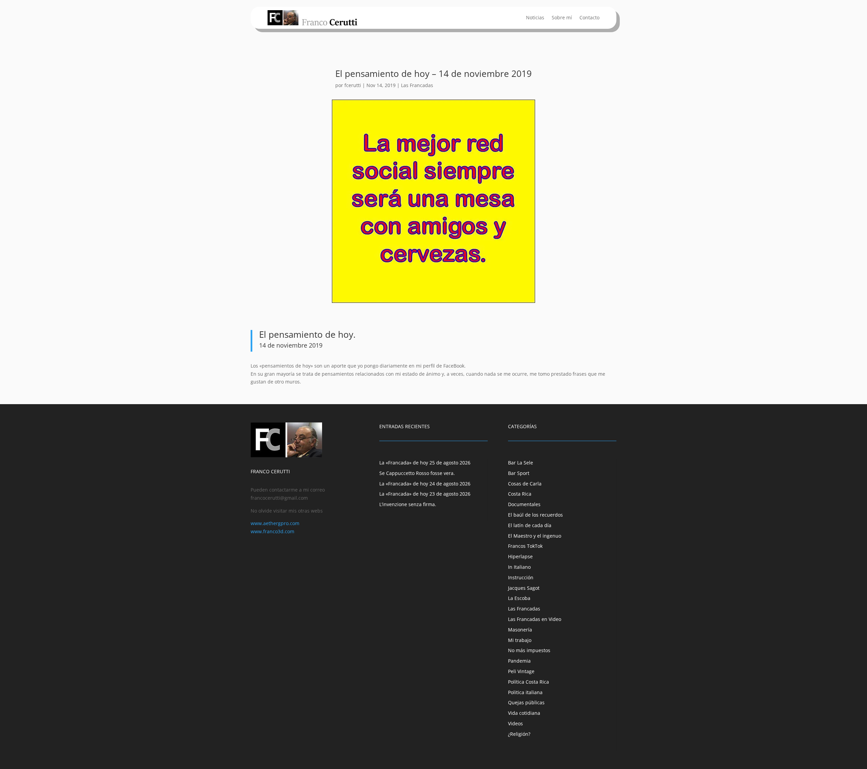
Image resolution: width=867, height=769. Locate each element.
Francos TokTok (525, 546)
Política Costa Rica (528, 682)
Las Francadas (417, 85)
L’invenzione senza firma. (407, 504)
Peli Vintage (521, 671)
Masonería (520, 629)
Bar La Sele (520, 462)
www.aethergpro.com (275, 523)
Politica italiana (525, 692)
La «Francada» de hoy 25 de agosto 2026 (424, 462)
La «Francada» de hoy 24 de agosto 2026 (424, 483)
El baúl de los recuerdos (535, 515)
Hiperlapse (520, 556)
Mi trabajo (519, 640)
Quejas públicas (526, 702)
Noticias (535, 18)
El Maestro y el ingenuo (534, 536)
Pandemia (519, 661)
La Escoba (519, 598)
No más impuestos (529, 650)
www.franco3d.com (272, 531)
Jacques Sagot (524, 588)
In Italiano (519, 567)
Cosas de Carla (525, 483)
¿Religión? (519, 734)
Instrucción (520, 577)
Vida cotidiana (524, 713)
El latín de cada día (529, 525)
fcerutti (352, 85)
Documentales (524, 504)
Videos (515, 723)
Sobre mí (562, 18)
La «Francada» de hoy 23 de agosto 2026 (424, 494)
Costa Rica (519, 494)
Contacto (589, 18)
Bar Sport (518, 473)
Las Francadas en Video (534, 619)
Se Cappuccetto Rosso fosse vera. (417, 473)
